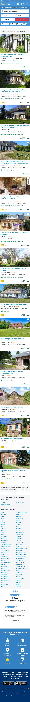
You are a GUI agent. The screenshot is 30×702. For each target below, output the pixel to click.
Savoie (2, 518)
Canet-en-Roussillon (6, 562)
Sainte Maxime (4, 540)
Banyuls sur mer (20, 558)
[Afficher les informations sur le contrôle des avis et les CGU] (24, 600)
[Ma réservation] (21, 4)
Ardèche (3, 530)
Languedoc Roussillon (21, 512)
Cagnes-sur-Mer (5, 580)
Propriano (18, 580)
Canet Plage (19, 574)
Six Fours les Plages (21, 568)
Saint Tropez (4, 578)
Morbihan (18, 522)
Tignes (2, 532)
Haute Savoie (19, 518)
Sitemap (19, 676)
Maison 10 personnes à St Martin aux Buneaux (14, 304)
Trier (25, 23)
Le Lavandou (4, 542)
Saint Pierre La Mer (20, 552)
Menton (18, 570)
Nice (2, 582)
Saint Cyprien (19, 544)
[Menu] (27, 4)
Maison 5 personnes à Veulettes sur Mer (12, 438)
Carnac (18, 546)
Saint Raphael (4, 566)
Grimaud (18, 584)
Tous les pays (12, 676)
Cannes (3, 548)
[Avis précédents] (2, 611)
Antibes (18, 582)
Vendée (3, 522)
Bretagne (18, 514)
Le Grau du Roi (19, 542)
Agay (2, 568)
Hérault (18, 520)
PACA (2, 512)
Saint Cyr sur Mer (20, 562)
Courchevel (19, 564)
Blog (25, 674)
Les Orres (18, 540)
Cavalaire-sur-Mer (5, 546)
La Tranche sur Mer (21, 556)
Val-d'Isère (18, 536)
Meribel (3, 534)
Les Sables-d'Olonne (6, 544)
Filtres (13, 23)
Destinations (6, 23)
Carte (19, 23)
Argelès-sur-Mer (20, 532)
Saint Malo (18, 576)
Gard (17, 526)
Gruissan (3, 552)
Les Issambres (4, 556)
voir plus (19, 611)
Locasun (25, 676)
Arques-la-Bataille (5, 504)
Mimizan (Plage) (5, 558)
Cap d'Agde (4, 536)
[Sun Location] (6, 4)
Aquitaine (3, 514)
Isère (2, 526)
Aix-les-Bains (4, 584)
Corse (2, 516)
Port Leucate (19, 572)
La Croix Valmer (20, 578)
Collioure (3, 564)
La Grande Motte (5, 550)
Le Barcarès (19, 538)
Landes (18, 524)
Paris (17, 530)
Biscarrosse (19, 550)
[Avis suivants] (28, 611)
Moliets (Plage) (4, 576)
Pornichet (18, 586)
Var (2, 520)
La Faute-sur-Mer (20, 566)
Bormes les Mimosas (21, 548)
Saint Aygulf (4, 572)
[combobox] (15, 11)
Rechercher (22, 19)
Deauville (3, 560)
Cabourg (3, 554)
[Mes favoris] (17, 4)
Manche (3, 524)
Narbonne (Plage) (5, 570)
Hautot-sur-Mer (20, 502)
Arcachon (3, 538)
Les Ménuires (19, 534)
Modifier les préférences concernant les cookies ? (15, 696)
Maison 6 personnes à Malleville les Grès (12, 407)
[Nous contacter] (24, 4)
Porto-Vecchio (19, 560)
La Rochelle (4, 574)
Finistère (3, 528)
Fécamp (3, 502)
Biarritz (2, 586)
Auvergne (18, 516)
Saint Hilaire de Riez (21, 554)
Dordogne (18, 528)
